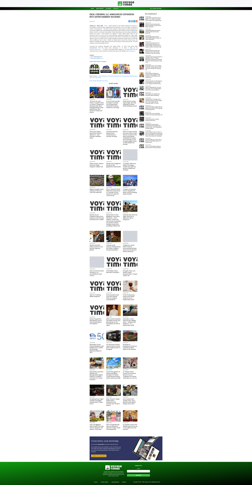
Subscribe (138, 475)
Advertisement (115, 482)
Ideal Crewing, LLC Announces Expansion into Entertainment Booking (116, 76)
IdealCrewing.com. (131, 51)
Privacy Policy (104, 482)
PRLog (105, 26)
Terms (95, 482)
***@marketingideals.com (96, 58)
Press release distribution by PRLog (98, 81)
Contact (124, 482)
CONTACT (115, 8)
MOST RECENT (99, 8)
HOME (92, 8)
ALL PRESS (108, 8)
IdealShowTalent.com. (95, 49)
